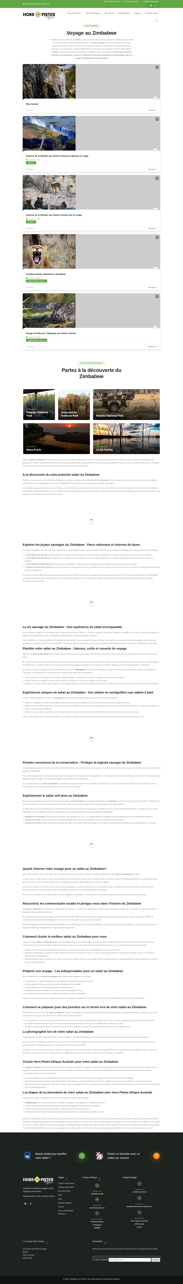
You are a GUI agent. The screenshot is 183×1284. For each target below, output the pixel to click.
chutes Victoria (98, 43)
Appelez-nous (97, 1191)
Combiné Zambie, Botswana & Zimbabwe (46, 274)
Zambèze (55, 52)
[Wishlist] (157, 67)
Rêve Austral (32, 104)
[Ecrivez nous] (97, 1199)
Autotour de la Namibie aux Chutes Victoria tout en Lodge (54, 215)
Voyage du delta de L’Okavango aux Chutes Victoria (51, 333)
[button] (159, 521)
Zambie (77, 40)
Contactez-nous (31, 1103)
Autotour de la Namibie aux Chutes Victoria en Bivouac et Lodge (57, 156)
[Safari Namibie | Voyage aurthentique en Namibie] (39, 15)
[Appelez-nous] (97, 1185)
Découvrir (152, 110)
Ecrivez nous (97, 1205)
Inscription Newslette (101, 1260)
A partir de (32, 160)
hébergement (81, 670)
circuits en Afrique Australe (45, 1196)
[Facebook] (151, 5)
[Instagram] (155, 5)
